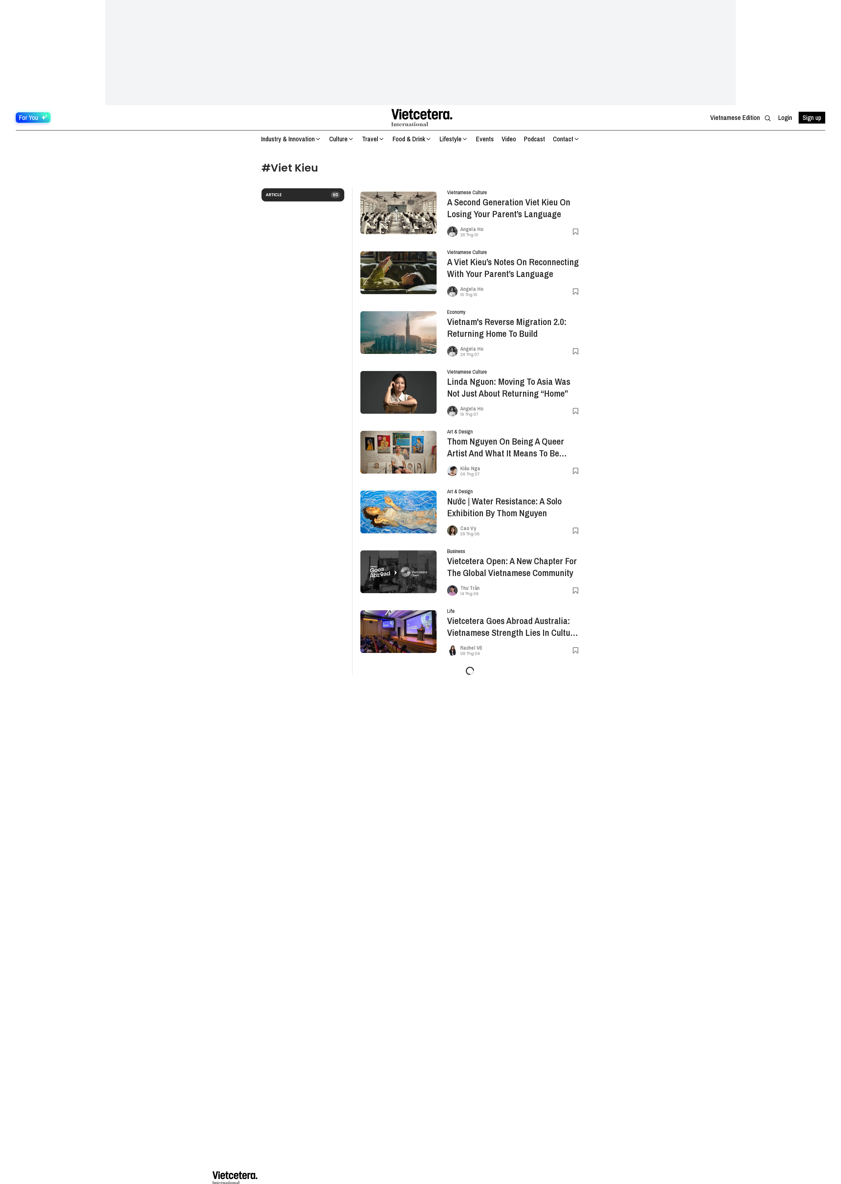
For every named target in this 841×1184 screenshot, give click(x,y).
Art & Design (460, 431)
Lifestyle (451, 138)
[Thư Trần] (452, 590)
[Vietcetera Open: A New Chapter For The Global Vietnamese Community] (398, 571)
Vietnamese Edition (735, 117)
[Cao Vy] (452, 530)
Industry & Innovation (288, 138)
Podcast (534, 138)
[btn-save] (576, 231)
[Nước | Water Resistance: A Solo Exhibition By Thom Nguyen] (398, 512)
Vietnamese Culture (467, 192)
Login (785, 117)
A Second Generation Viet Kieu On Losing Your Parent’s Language (508, 208)
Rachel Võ (471, 647)
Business (456, 551)
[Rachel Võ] (452, 650)
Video (509, 138)
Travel (370, 138)
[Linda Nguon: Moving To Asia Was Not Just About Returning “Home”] (398, 392)
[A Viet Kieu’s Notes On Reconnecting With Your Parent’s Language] (398, 272)
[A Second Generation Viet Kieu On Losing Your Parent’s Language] (398, 213)
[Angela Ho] (452, 231)
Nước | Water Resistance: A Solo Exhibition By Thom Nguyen (504, 507)
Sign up (812, 117)
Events (485, 138)
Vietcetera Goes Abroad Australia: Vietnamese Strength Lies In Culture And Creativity (512, 626)
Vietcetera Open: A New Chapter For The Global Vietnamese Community (512, 567)
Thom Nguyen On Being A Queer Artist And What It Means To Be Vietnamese (505, 447)
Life (451, 611)
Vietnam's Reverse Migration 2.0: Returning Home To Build (506, 327)
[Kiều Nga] (452, 471)
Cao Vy (468, 528)
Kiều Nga (470, 468)
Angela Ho (471, 229)
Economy (456, 311)
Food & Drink (409, 138)
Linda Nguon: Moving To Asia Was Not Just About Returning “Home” (508, 387)
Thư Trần (470, 588)
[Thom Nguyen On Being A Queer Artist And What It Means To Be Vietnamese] (398, 452)
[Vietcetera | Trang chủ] (422, 117)
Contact (563, 138)
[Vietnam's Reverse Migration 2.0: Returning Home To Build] (398, 332)
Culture (338, 138)
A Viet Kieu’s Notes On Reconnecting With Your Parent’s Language (513, 268)
